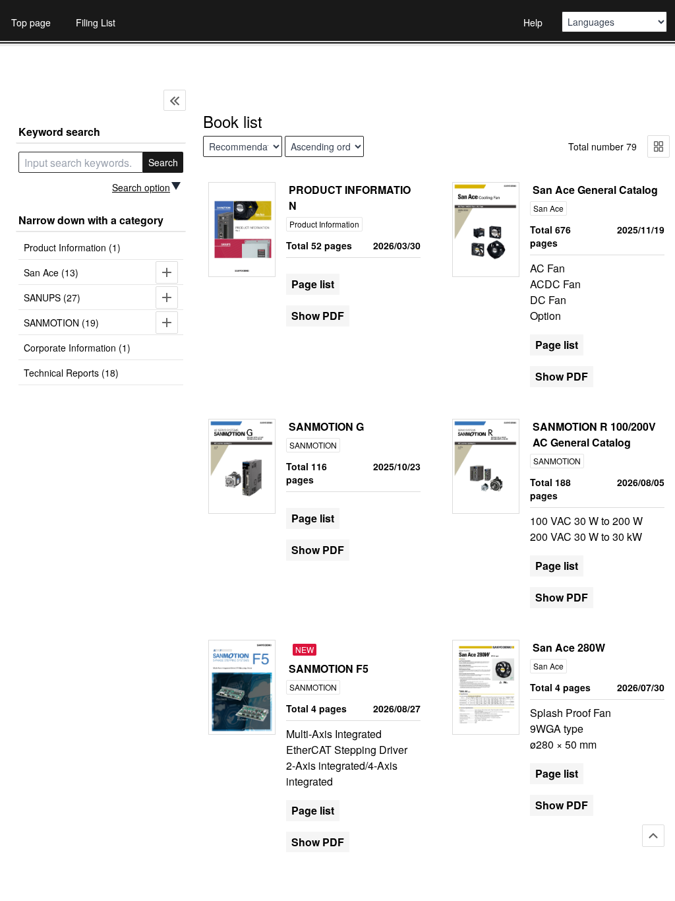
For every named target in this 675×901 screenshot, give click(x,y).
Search (163, 162)
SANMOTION (313, 444)
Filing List (95, 22)
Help (533, 22)
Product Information (324, 224)
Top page (31, 22)
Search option (141, 187)
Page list (312, 284)
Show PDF (317, 315)
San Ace (548, 208)
